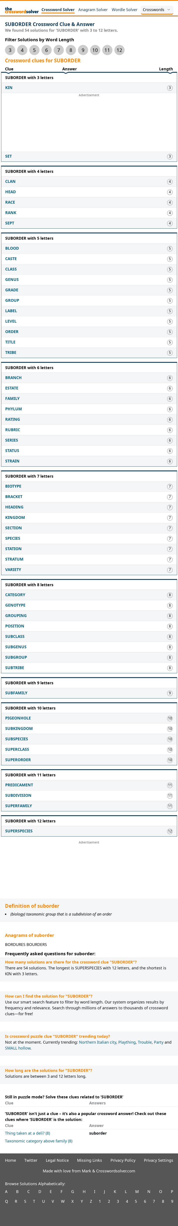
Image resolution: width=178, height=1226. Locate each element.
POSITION (14, 626)
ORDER (11, 331)
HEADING (14, 507)
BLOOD (12, 248)
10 (95, 50)
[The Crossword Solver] (22, 10)
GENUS (12, 279)
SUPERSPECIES (19, 830)
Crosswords (153, 9)
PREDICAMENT (19, 784)
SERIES (11, 440)
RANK (10, 212)
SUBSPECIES (16, 738)
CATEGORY (15, 594)
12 (119, 50)
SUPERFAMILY (18, 805)
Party (158, 1042)
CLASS (11, 269)
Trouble (145, 1042)
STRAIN (12, 461)
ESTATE (11, 388)
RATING (12, 419)
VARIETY (13, 569)
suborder (98, 1133)
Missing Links (89, 1160)
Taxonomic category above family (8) (38, 1140)
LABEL (11, 310)
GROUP (12, 300)
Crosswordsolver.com (115, 1170)
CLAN (10, 181)
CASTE (11, 258)
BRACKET (13, 496)
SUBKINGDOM (19, 728)
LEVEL (10, 321)
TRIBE (10, 352)
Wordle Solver (124, 9)
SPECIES (12, 538)
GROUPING (16, 615)
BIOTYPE (13, 486)
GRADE (11, 289)
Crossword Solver (58, 9)
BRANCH (13, 377)
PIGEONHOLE (18, 718)
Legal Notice (57, 1160)
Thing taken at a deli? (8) (27, 1133)
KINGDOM (15, 517)
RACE (10, 202)
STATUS (12, 450)
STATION (13, 548)
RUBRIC (12, 429)
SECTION (13, 527)
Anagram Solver (93, 9)
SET (8, 156)
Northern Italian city (97, 1042)
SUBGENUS (15, 646)
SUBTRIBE (14, 667)
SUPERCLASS (17, 749)
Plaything (127, 1042)
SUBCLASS (15, 636)
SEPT (9, 223)
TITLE (10, 342)
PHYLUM (13, 408)
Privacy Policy (122, 1160)
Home (10, 1160)
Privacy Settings (158, 1160)
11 (107, 50)
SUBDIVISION (18, 795)
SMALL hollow (17, 1048)
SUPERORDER (18, 759)
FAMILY (12, 398)
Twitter (30, 1160)
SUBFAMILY (16, 692)
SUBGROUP (16, 657)
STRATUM (14, 559)
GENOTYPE (15, 605)
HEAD (10, 191)
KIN (9, 87)
